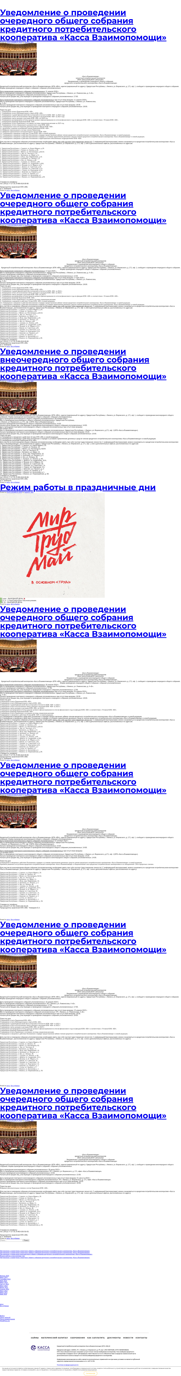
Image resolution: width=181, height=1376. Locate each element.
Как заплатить (96, 1338)
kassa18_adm (29, 42)
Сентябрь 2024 (5, 1279)
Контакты (141, 1338)
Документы (114, 1338)
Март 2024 (4, 1282)
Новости (128, 1338)
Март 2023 (4, 1286)
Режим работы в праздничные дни (78, 487)
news (8, 1238)
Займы (35, 1338)
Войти (2, 1316)
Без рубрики (15, 1238)
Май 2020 (3, 1294)
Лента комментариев (7, 1319)
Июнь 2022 (4, 1287)
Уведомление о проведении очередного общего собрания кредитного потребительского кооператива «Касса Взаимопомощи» (83, 24)
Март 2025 (4, 1277)
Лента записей (5, 1317)
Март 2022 (4, 1291)
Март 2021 (4, 1292)
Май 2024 (3, 1281)
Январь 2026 (4, 1276)
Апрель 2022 (4, 1289)
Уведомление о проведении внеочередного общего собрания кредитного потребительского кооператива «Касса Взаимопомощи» (83, 363)
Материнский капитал (54, 1338)
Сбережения (77, 1338)
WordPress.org (5, 1321)
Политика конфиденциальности (67, 1365)
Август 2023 (4, 1284)
